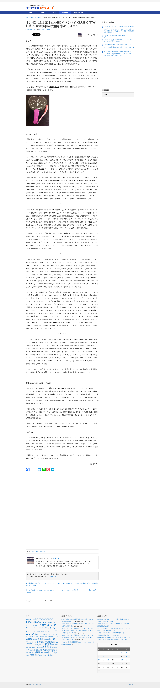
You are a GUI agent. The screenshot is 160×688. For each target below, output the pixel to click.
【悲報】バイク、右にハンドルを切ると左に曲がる (119, 26)
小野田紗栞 (50, 642)
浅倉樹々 (47, 647)
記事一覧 (56, 558)
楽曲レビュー (78, 12)
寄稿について (54, 576)
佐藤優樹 (51, 636)
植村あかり (33, 647)
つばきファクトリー (41, 626)
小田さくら (32, 642)
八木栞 (56, 636)
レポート (65, 12)
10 (99, 660)
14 (117, 660)
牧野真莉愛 (39, 650)
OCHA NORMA (45, 622)
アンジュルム (47, 628)
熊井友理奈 (30, 650)
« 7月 (99, 676)
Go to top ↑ (131, 684)
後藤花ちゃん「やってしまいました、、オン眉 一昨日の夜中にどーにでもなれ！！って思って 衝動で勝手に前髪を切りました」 (119, 30)
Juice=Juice (35, 551)
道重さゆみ (35, 655)
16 (126, 660)
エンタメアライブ (35, 684)
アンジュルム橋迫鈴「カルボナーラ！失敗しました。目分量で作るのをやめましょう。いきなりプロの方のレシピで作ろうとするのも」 (119, 53)
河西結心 (39, 647)
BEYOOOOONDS (44, 619)
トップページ (29, 17)
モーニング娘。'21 (45, 634)
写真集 (29, 639)
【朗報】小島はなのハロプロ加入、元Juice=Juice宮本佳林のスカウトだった (118, 40)
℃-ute (53, 622)
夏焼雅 (40, 639)
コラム (53, 12)
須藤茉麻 (49, 655)
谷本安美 (51, 652)
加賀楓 (35, 639)
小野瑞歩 (40, 642)
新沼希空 (49, 644)
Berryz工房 (30, 619)
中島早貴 (44, 636)
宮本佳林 (42, 551)
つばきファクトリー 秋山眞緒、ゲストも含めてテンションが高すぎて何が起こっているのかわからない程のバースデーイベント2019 (77, 631)
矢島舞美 (46, 650)
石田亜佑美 (53, 650)
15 (122, 660)
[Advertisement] (42, 488)
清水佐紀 (54, 647)
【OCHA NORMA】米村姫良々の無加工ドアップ (118, 44)
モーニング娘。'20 (35, 636)
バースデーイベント (46, 631)
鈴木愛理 (43, 655)
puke (48, 29)
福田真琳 (28, 652)
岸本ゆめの (39, 644)
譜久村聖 (44, 652)
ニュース (42, 12)
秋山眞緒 (36, 652)
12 (108, 660)
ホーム (31, 12)
